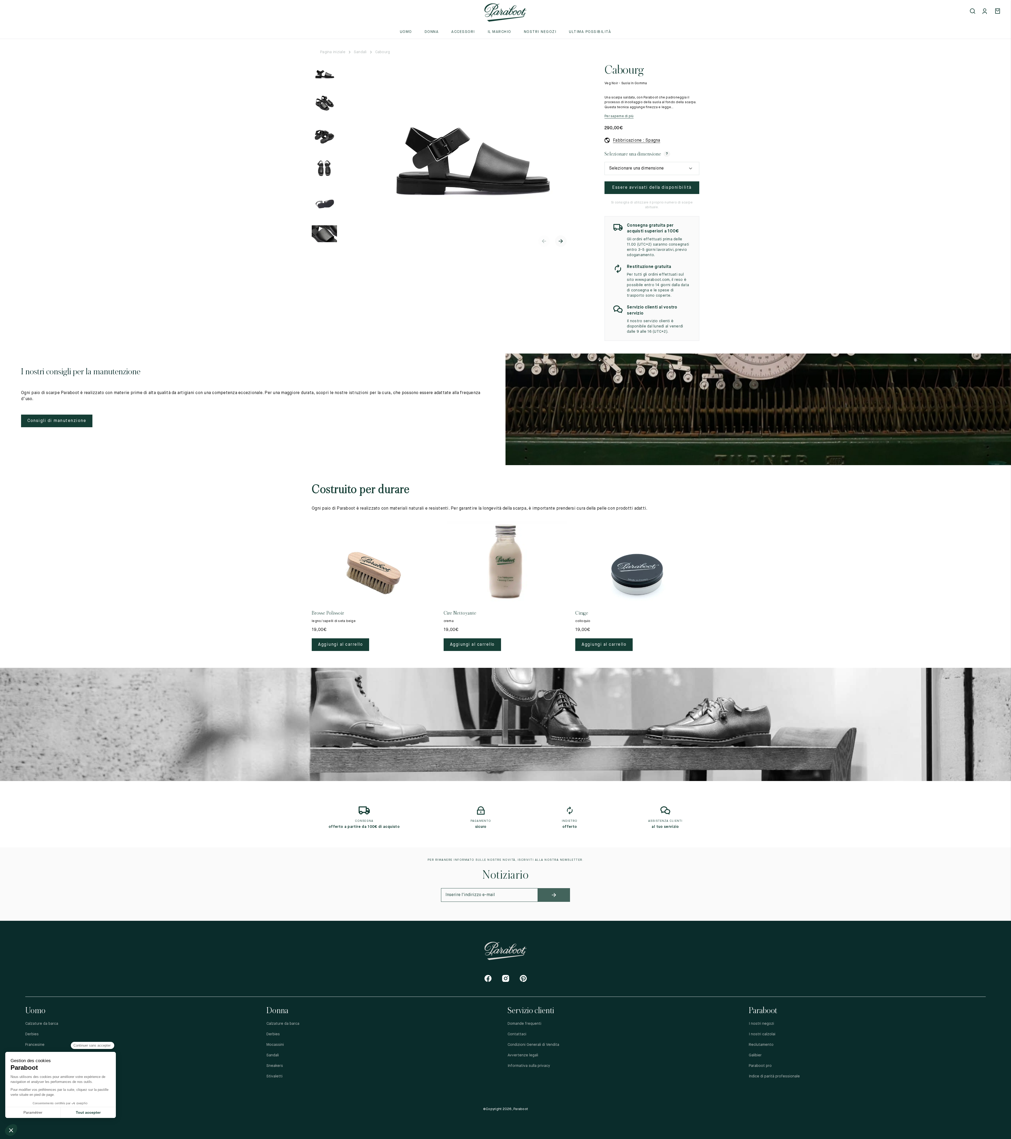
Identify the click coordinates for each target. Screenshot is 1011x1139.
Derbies (32, 1034)
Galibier (755, 1055)
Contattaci (517, 1034)
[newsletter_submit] (554, 895)
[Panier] (998, 11)
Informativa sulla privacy (529, 1066)
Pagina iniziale (332, 52)
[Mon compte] (986, 11)
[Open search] (973, 11)
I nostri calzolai (762, 1034)
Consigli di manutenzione (56, 421)
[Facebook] (488, 978)
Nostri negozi (540, 32)
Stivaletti (274, 1076)
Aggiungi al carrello (340, 645)
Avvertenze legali (523, 1055)
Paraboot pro (760, 1066)
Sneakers (274, 1066)
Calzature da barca (41, 1024)
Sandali (360, 52)
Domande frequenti (524, 1024)
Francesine (34, 1045)
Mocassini (275, 1045)
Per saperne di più (619, 116)
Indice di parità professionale (774, 1076)
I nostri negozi (761, 1024)
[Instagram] (505, 978)
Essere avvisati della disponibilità (652, 188)
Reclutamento (761, 1045)
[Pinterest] (523, 978)
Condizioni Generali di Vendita (533, 1045)
